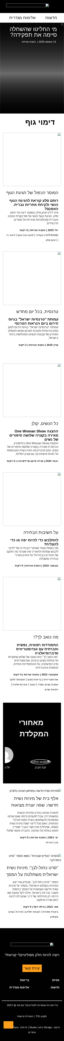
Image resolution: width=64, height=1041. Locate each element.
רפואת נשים (51, 689)
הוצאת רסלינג (32, 911)
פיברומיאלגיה (20, 684)
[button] (47, 980)
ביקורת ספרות (50, 911)
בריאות (24, 980)
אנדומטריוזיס (51, 679)
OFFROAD (52, 235)
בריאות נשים (35, 679)
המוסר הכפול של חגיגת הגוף (32, 192)
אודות (55, 980)
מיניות (49, 842)
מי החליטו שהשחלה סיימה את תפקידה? (33, 32)
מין (56, 842)
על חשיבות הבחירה (40, 532)
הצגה (33, 684)
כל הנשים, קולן (45, 423)
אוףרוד (39, 235)
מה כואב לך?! (46, 637)
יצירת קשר (32, 968)
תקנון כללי (41, 1016)
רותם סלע (51, 240)
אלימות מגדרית (22, 18)
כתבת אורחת (29, 41)
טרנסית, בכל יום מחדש (37, 311)
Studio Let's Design (40, 1027)
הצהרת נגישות (25, 1016)
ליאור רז (10, 235)
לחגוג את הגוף (25, 235)
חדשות (51, 18)
